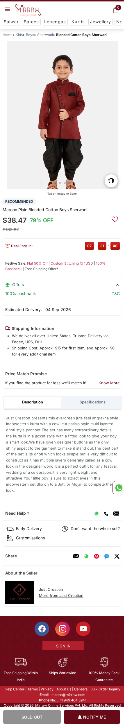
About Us (63, 689)
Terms (32, 689)
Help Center (14, 689)
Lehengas (55, 21)
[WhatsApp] (96, 513)
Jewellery (100, 21)
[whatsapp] (86, 556)
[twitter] (117, 556)
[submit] (115, 218)
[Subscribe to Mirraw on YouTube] (83, 629)
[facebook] (107, 556)
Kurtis (78, 21)
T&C (116, 293)
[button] (51, 183)
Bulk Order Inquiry (105, 689)
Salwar (11, 21)
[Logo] (28, 10)
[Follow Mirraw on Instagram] (62, 629)
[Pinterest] (96, 556)
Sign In (63, 646)
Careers (80, 689)
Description (32, 402)
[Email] (116, 513)
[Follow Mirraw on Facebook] (41, 629)
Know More (109, 382)
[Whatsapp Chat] (118, 487)
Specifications (93, 402)
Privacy (46, 689)
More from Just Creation (61, 595)
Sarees (31, 21)
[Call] (106, 513)
